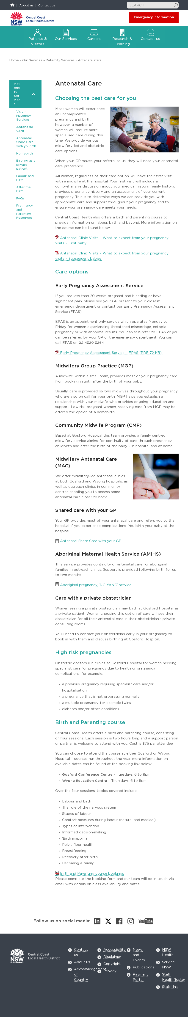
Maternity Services (60, 60)
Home (14, 60)
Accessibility (114, 949)
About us (26, 5)
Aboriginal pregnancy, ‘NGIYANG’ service (95, 585)
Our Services (32, 60)
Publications (143, 967)
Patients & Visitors (37, 41)
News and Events (139, 955)
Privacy (109, 971)
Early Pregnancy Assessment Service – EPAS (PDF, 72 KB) (111, 353)
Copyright (112, 964)
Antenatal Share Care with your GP (90, 541)
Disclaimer (112, 957)
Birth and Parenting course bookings (91, 873)
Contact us (46, 5)
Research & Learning (122, 41)
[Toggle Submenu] (33, 94)
